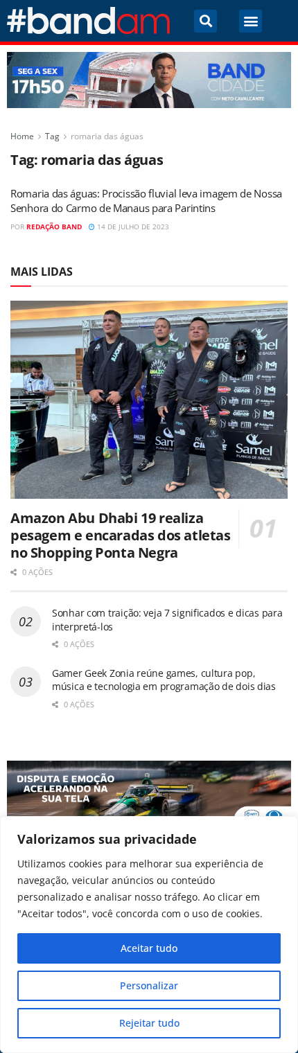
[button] (205, 21)
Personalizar (149, 985)
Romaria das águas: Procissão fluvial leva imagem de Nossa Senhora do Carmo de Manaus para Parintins (146, 200)
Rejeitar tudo (149, 1022)
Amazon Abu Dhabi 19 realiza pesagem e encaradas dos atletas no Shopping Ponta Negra (120, 535)
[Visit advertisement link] (149, 80)
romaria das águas (107, 136)
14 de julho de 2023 (132, 226)
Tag (52, 136)
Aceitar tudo (149, 948)
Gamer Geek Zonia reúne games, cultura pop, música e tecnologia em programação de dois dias (164, 679)
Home (22, 136)
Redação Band (54, 226)
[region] (149, 934)
